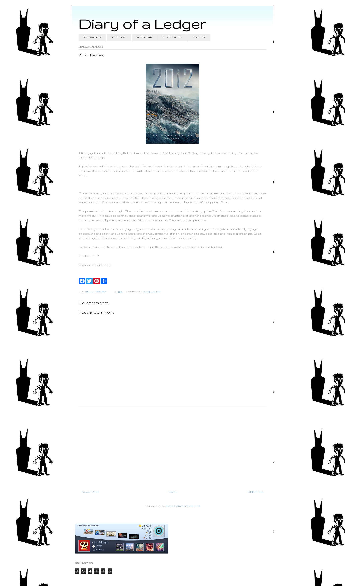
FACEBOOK (92, 37)
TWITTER (119, 37)
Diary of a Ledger (142, 23)
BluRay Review (95, 291)
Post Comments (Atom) (183, 505)
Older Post (255, 491)
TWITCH (199, 37)
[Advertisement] (172, 446)
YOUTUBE (144, 37)
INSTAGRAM (172, 37)
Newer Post (90, 491)
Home (173, 491)
